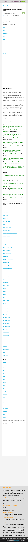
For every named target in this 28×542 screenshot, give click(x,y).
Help (4, 400)
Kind (4, 397)
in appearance (6, 256)
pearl (4, 50)
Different (5, 382)
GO (23, 13)
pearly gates (6, 300)
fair (4, 27)
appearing (5, 215)
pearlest (5, 291)
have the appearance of (8, 253)
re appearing (6, 335)
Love (4, 388)
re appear (5, 314)
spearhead (5, 355)
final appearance (6, 230)
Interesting (5, 408)
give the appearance (7, 244)
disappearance (6, 221)
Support (5, 394)
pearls (4, 294)
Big (4, 376)
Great (4, 391)
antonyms (18, 9)
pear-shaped (6, 276)
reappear (5, 346)
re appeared (5, 329)
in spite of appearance (8, 259)
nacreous (5, 42)
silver (4, 53)
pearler (4, 288)
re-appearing (6, 338)
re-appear (5, 311)
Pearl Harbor (6, 282)
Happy (4, 367)
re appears (5, 343)
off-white (5, 44)
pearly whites (6, 308)
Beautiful (5, 370)
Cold (4, 414)
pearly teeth (5, 303)
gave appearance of (7, 239)
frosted (4, 30)
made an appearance (7, 265)
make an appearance (7, 268)
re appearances (6, 323)
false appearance (7, 227)
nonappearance (6, 273)
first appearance (6, 236)
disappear (5, 218)
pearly (4, 297)
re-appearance (6, 317)
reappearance (6, 349)
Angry (4, 417)
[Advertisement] (14, 71)
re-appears (5, 340)
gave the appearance (7, 241)
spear (4, 352)
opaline (4, 47)
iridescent (5, 33)
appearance (5, 209)
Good (4, 362)
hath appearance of (7, 250)
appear (4, 206)
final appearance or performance (10, 233)
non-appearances (7, 271)
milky (4, 39)
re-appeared (6, 332)
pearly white (5, 305)
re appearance (6, 320)
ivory (4, 36)
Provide (5, 411)
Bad (4, 379)
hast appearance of (7, 247)
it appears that (6, 262)
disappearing (6, 224)
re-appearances (6, 326)
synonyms (11, 9)
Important (5, 373)
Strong (4, 402)
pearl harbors (6, 285)
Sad (4, 385)
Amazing (5, 405)
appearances (6, 212)
